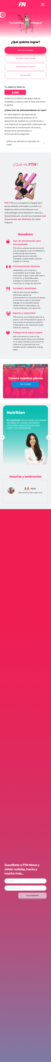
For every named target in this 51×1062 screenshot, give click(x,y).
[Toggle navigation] (42, 4)
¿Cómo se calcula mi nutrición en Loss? (22, 143)
